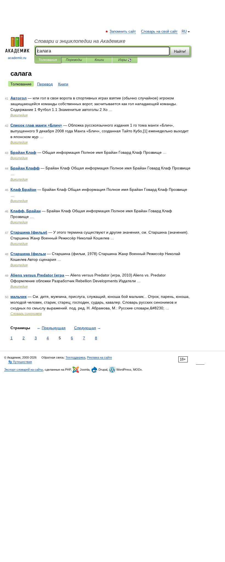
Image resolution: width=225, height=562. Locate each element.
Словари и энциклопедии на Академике (79, 41)
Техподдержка (75, 357)
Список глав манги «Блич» (36, 125)
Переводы (74, 60)
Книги (99, 60)
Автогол (18, 98)
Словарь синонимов (26, 314)
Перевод (45, 84)
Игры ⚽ (125, 60)
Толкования (47, 60)
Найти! (180, 51)
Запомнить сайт (123, 31)
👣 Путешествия (20, 362)
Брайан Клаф (23, 152)
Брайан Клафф (25, 168)
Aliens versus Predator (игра (37, 275)
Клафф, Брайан (25, 211)
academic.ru (17, 58)
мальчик (18, 296)
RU (184, 31)
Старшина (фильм (28, 253)
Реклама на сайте (99, 357)
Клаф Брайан (23, 189)
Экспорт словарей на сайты (23, 369)
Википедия (18, 115)
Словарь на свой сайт (159, 31)
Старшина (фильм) (28, 232)
